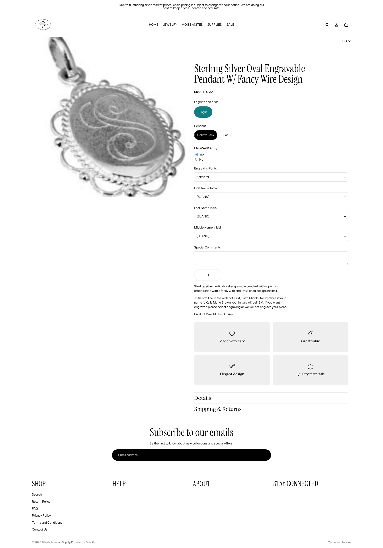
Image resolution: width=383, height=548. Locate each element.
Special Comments (207, 247)
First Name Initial (205, 188)
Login (203, 112)
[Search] (327, 25)
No (201, 160)
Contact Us (39, 529)
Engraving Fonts (205, 168)
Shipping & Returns (218, 409)
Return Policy (41, 502)
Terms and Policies (339, 542)
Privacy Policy (41, 515)
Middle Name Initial (207, 227)
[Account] (336, 25)
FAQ (35, 508)
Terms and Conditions (47, 523)
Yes (201, 155)
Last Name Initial (205, 208)
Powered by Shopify (83, 542)
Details (202, 397)
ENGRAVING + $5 (206, 148)
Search (37, 494)
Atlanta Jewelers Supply (55, 542)
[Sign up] (265, 455)
